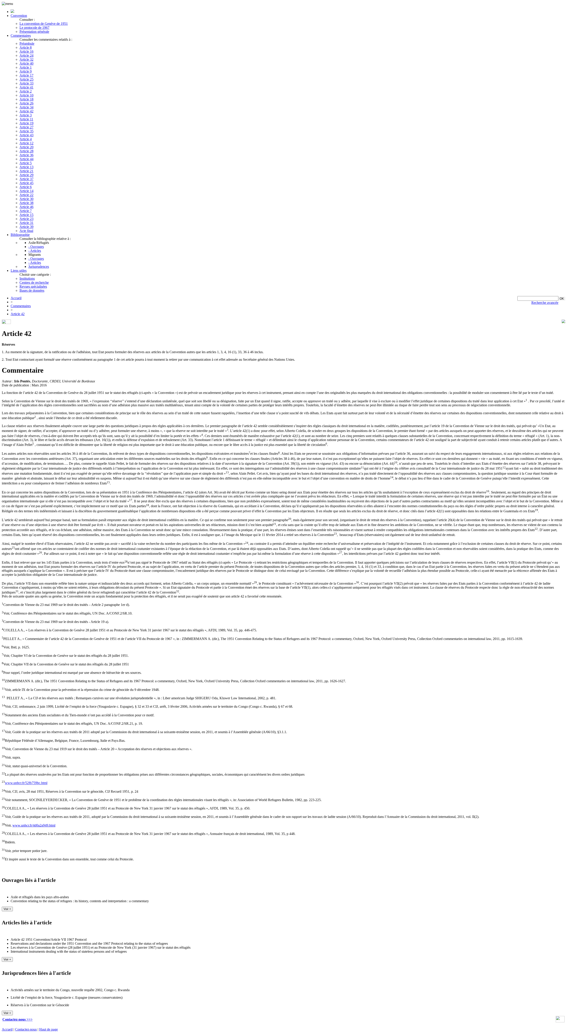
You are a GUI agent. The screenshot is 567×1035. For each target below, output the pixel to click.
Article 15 (26, 215)
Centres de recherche (34, 282)
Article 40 (26, 63)
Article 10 (26, 95)
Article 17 (26, 75)
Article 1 (25, 67)
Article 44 (26, 159)
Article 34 (26, 107)
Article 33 (26, 83)
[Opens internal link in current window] (560, 1021)
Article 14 (26, 191)
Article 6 (25, 187)
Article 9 (25, 71)
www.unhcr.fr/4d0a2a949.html (33, 825)
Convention (19, 15)
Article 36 (26, 155)
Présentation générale (34, 31)
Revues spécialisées (33, 286)
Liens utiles (19, 270)
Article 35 (26, 131)
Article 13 (26, 167)
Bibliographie (20, 235)
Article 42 (26, 111)
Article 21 (26, 171)
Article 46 (26, 207)
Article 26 (26, 103)
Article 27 (26, 127)
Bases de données (31, 290)
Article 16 (26, 51)
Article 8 (25, 47)
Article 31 (26, 223)
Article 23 (26, 219)
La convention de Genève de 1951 (43, 23)
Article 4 (25, 139)
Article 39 (26, 227)
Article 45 (26, 183)
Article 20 (26, 147)
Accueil (16, 298)
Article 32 (26, 59)
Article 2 (25, 91)
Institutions (27, 278)
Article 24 (26, 55)
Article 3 (25, 115)
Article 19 (26, 123)
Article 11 (26, 119)
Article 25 (26, 79)
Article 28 (26, 151)
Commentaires (21, 35)
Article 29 (26, 175)
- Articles (34, 250)
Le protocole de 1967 (34, 27)
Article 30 (26, 199)
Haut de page (48, 1029)
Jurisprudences (38, 266)
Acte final (26, 231)
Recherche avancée (544, 303)
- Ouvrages (36, 247)
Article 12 (26, 143)
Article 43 (26, 135)
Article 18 (26, 99)
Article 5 (25, 163)
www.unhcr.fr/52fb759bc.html (26, 783)
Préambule (26, 43)
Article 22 (26, 195)
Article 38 (26, 203)
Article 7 (25, 211)
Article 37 (26, 179)
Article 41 (26, 87)
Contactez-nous (26, 1029)
